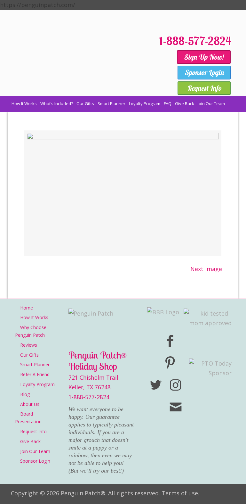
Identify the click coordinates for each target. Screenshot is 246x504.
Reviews (28, 345)
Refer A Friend (35, 374)
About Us (29, 404)
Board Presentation (28, 418)
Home (26, 308)
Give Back (30, 441)
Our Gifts (29, 355)
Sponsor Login (35, 461)
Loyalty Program (37, 384)
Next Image (206, 269)
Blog (25, 394)
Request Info (33, 431)
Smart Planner (35, 364)
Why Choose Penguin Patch (30, 331)
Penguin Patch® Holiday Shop (72, 63)
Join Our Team (35, 451)
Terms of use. (180, 493)
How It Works (34, 317)
